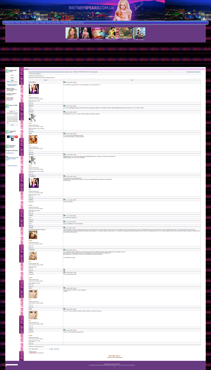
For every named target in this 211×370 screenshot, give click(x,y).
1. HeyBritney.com (10, 152)
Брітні (18, 22)
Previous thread (190, 71)
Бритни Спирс (94, 71)
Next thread (196, 71)
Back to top (31, 103)
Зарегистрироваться (12, 84)
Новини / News (10, 22)
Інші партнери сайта (12, 165)
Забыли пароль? (12, 85)
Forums (70, 71)
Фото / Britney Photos (54, 22)
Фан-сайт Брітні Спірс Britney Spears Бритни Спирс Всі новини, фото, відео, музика (48, 71)
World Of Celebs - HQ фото (12, 157)
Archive (12, 124)
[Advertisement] (105, 54)
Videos (44, 22)
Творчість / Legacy (34, 22)
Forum (24, 22)
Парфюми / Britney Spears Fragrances (73, 22)
